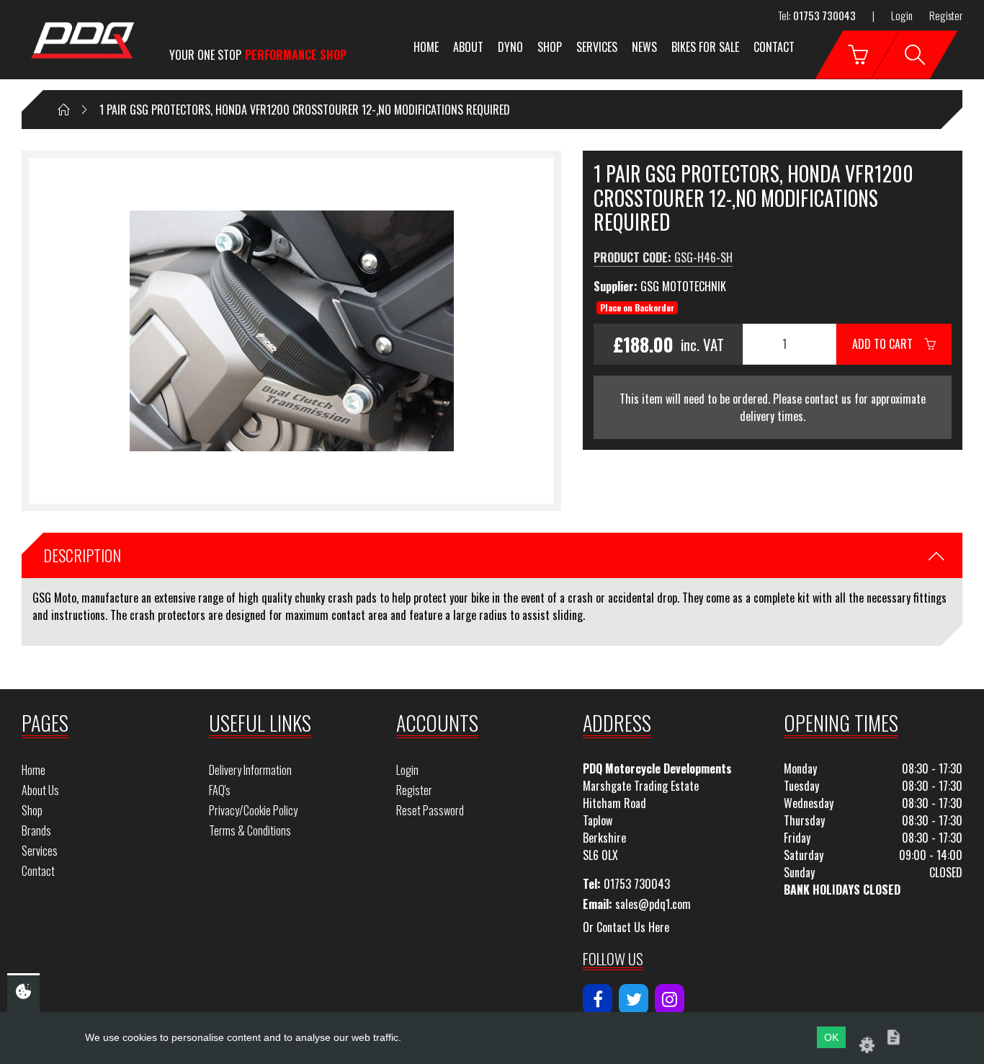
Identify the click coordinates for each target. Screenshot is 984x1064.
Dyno (510, 47)
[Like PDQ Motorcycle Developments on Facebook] (597, 999)
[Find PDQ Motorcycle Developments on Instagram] (669, 999)
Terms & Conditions (250, 830)
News (644, 47)
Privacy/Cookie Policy (253, 810)
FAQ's (220, 790)
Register (945, 15)
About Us (40, 790)
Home (426, 47)
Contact (774, 47)
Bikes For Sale (705, 47)
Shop (549, 47)
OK (831, 1037)
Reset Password (430, 810)
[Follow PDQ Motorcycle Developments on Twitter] (633, 999)
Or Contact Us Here (626, 927)
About (468, 47)
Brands (36, 830)
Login (902, 15)
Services (596, 47)
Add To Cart (888, 344)
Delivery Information (250, 770)
